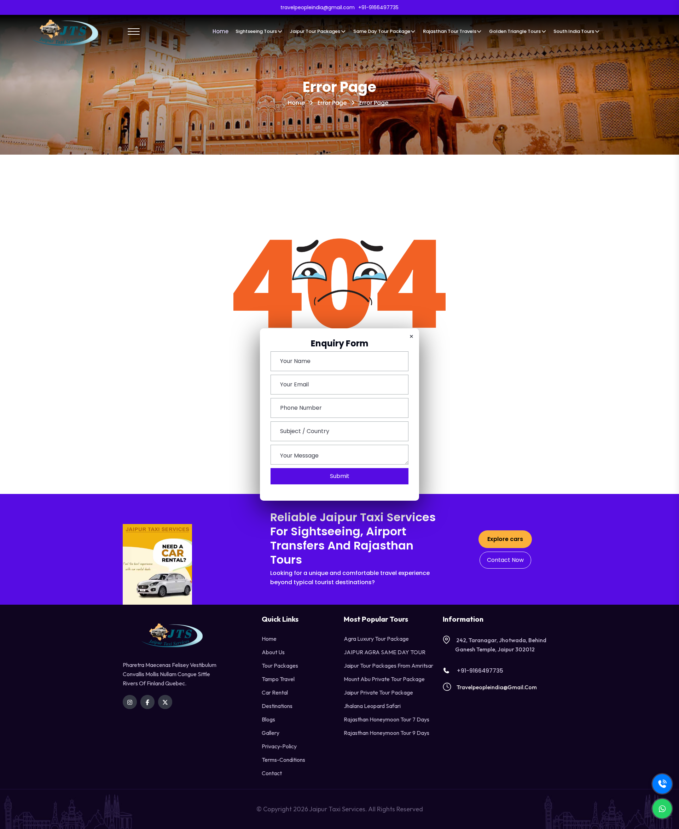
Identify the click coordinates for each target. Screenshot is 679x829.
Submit (339, 476)
